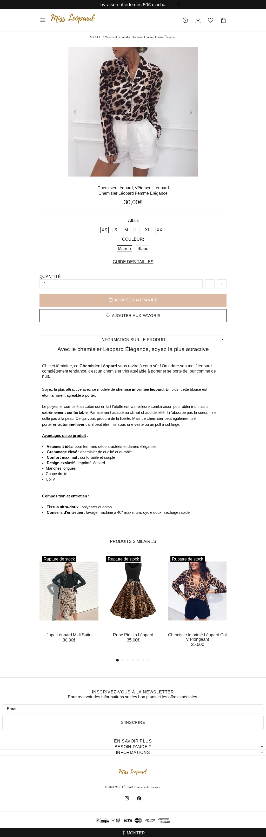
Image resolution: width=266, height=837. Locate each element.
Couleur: (133, 239)
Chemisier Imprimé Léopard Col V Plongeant (197, 637)
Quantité (50, 276)
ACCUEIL (95, 37)
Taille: (133, 220)
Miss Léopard (73, 20)
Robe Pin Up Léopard (133, 635)
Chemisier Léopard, (115, 188)
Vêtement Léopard (116, 37)
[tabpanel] (69, 603)
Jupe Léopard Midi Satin (68, 635)
